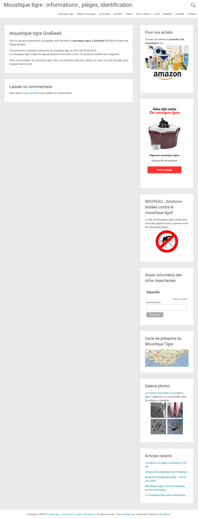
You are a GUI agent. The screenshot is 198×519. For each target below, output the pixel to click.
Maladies (167, 14)
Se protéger (105, 14)
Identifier (118, 14)
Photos (129, 14)
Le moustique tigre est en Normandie (165, 495)
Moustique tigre (66, 14)
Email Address (154, 302)
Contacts (191, 14)
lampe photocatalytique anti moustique (166, 472)
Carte (157, 14)
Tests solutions (143, 14)
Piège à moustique (86, 14)
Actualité (179, 14)
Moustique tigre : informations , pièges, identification (68, 5)
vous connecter (31, 93)
